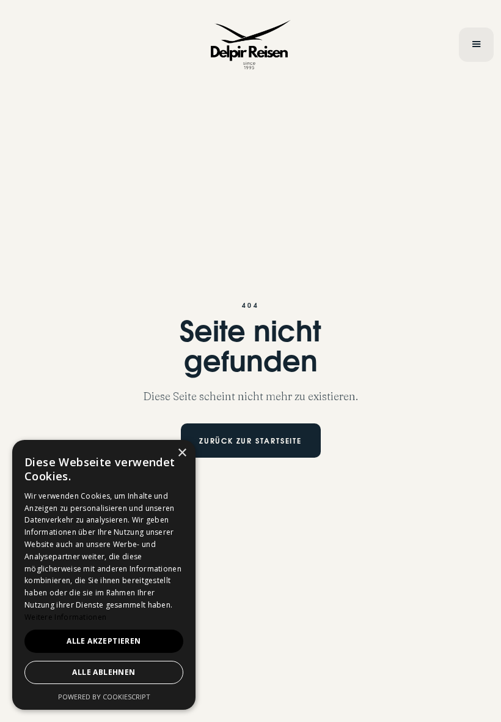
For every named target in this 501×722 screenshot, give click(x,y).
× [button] (181, 453)
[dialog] (104, 575)
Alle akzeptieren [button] (104, 641)
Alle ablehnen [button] (103, 672)
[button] (476, 45)
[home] (251, 44)
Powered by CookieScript (104, 696)
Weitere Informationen (65, 617)
